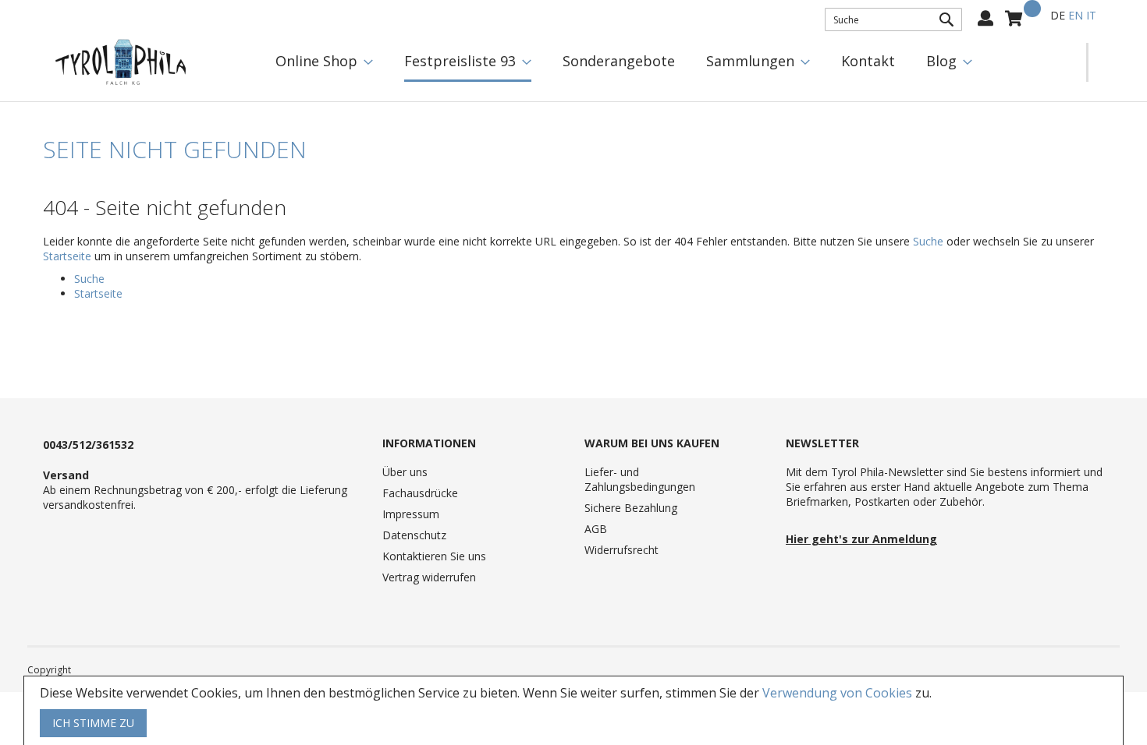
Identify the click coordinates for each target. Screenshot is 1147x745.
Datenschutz (414, 535)
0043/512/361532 (88, 444)
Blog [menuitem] (941, 60)
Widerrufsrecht (621, 549)
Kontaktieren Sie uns (434, 556)
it (1091, 15)
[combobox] (893, 19)
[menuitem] (324, 61)
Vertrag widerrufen (429, 577)
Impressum (410, 514)
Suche (928, 241)
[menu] (673, 62)
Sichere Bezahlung (630, 507)
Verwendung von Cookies (837, 692)
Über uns (405, 471)
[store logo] (121, 62)
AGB (595, 528)
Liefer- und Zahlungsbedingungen (639, 479)
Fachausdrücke (420, 492)
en (1075, 15)
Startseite (67, 256)
